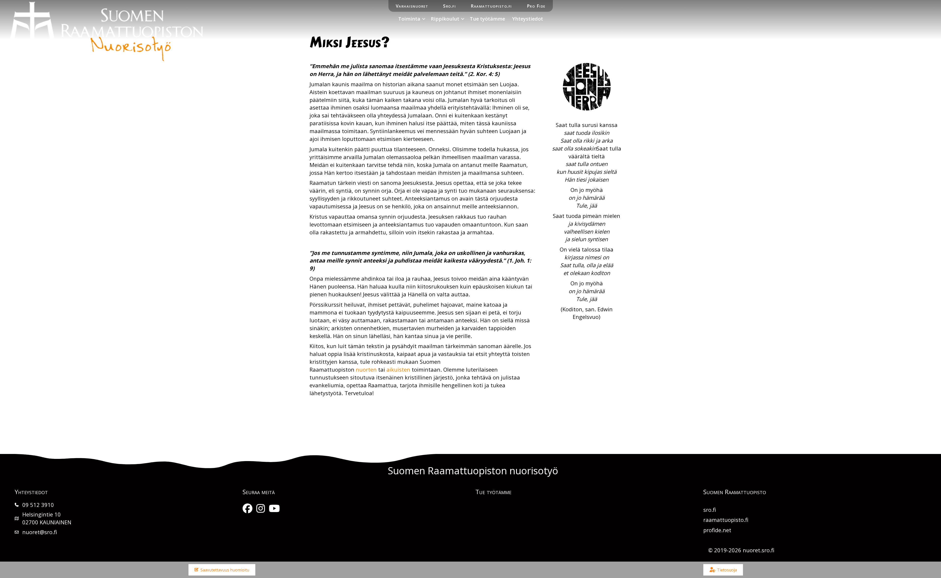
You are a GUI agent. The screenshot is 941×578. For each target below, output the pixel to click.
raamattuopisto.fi (725, 519)
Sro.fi (449, 6)
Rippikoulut (445, 18)
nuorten (367, 369)
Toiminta (409, 18)
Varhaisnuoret (412, 6)
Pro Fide (536, 6)
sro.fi (709, 509)
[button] (423, 19)
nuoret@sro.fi (39, 532)
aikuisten (398, 369)
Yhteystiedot (527, 18)
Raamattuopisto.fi (491, 6)
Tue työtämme (487, 18)
